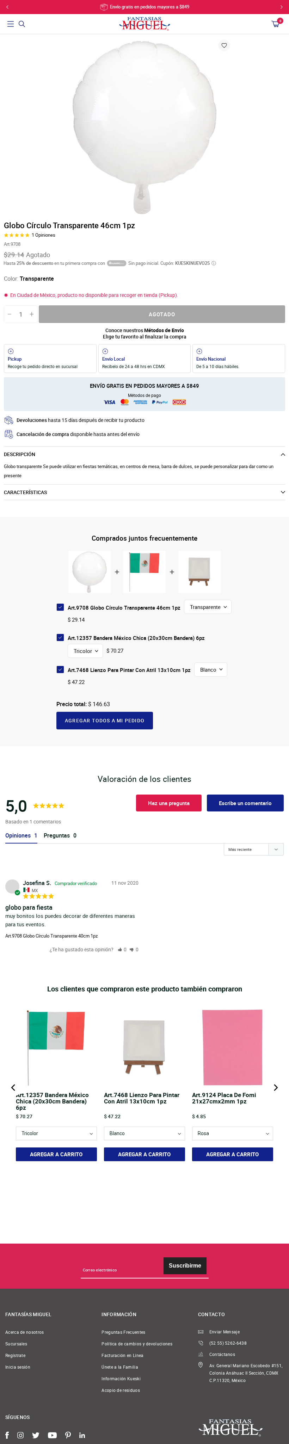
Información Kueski (121, 1379)
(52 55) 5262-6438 (228, 1343)
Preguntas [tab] (57, 835)
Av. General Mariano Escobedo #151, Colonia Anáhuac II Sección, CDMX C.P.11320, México (246, 1373)
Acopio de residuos (121, 1390)
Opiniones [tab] (18, 835)
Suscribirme (185, 1266)
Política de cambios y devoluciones (137, 1344)
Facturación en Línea (122, 1355)
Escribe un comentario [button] (245, 803)
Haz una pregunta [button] (169, 803)
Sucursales (16, 1344)
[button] (122, 949)
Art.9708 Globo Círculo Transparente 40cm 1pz (51, 936)
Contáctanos (222, 1354)
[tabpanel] (144, 126)
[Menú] (11, 24)
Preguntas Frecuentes (123, 1332)
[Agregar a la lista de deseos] (224, 45)
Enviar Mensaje (224, 1332)
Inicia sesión (17, 1367)
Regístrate (15, 1355)
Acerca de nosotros (24, 1332)
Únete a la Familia (120, 1367)
